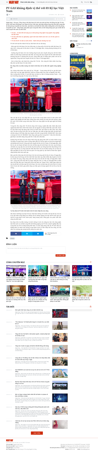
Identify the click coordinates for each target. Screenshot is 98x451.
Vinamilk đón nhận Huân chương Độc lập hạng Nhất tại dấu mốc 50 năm (78, 24)
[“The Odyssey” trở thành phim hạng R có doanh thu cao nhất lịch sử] (60, 325)
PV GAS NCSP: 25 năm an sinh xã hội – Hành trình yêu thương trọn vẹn (31, 40)
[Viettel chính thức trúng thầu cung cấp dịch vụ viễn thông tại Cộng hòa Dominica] (60, 270)
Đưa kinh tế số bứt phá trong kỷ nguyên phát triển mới (78, 10)
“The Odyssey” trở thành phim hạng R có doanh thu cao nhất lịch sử (32, 322)
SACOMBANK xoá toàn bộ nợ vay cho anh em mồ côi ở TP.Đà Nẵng (32, 370)
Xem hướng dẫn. (57, 239)
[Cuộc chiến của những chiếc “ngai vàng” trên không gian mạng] (72, 45)
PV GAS (12, 238)
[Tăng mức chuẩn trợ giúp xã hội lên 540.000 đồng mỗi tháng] (60, 349)
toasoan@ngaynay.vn (85, 449)
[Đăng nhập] (91, 2)
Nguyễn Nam (79, 49)
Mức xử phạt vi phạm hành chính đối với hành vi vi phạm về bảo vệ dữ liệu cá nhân (31, 395)
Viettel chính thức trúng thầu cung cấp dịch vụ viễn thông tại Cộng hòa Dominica (59, 279)
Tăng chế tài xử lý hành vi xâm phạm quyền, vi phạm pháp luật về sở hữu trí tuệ (32, 334)
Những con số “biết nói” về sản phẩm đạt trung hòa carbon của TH (81, 299)
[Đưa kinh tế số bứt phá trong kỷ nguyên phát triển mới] (89, 11)
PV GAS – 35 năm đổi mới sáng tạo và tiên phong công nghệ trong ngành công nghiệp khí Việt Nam (35, 33)
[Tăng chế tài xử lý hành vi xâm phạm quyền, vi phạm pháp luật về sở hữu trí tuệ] (60, 337)
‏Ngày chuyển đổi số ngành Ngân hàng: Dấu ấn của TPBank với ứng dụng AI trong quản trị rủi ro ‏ (78, 17)
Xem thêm (37, 433)
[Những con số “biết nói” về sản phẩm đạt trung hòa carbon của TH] (82, 290)
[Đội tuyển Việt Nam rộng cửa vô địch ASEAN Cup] (60, 313)
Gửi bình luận (60, 255)
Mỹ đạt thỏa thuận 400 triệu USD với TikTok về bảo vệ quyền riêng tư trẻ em (32, 382)
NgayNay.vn (13, 2)
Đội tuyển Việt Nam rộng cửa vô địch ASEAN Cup (29, 310)
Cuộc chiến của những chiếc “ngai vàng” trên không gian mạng (84, 45)
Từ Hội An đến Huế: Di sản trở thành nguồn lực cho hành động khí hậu (77, 75)
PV (9, 14)
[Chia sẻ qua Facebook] (15, 234)
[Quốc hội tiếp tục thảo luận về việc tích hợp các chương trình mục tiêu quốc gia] (16, 290)
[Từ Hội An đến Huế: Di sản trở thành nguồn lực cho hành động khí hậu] (77, 66)
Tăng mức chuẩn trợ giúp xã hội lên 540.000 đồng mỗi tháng (32, 346)
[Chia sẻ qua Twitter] (26, 234)
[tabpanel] (81, 46)
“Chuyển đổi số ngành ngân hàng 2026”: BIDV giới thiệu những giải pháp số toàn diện (78, 30)
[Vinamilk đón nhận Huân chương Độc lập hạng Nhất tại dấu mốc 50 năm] (89, 24)
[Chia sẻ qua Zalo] (37, 234)
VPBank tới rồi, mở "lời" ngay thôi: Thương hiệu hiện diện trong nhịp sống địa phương (78, 35)
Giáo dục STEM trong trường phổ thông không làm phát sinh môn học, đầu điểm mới (32, 407)
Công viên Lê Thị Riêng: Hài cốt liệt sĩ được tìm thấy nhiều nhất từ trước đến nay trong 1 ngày (32, 358)
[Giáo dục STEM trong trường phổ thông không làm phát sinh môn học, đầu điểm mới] (60, 410)
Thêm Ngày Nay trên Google (52, 233)
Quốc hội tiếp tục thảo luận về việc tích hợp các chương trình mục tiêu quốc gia (16, 299)
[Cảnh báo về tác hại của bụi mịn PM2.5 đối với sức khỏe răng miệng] (60, 424)
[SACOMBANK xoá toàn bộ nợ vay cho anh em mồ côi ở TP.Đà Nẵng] (60, 373)
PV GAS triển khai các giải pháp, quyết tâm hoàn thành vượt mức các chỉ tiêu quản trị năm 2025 (35, 37)
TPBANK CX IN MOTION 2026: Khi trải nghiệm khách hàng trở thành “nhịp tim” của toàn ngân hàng (16, 279)
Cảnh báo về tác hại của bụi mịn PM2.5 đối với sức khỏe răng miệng (32, 421)
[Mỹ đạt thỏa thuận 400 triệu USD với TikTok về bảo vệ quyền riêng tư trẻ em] (60, 385)
